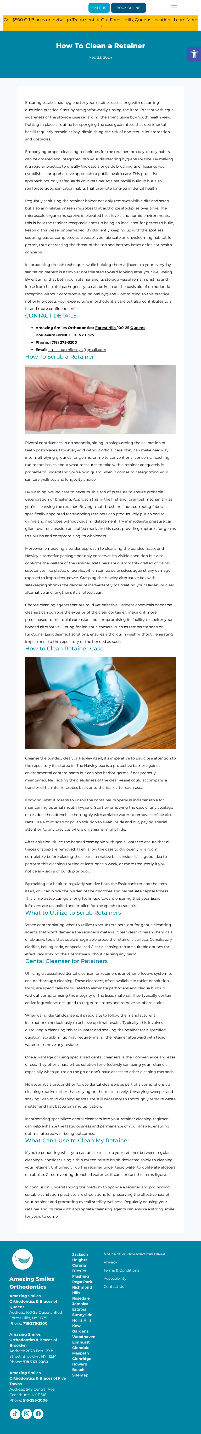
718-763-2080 (35, 1361)
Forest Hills (106, 327)
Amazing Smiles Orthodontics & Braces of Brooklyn (33, 1340)
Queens (137, 327)
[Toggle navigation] (174, 8)
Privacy (110, 1262)
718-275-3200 (35, 1323)
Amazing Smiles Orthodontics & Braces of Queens (33, 1301)
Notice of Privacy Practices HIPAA (134, 1254)
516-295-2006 (35, 1400)
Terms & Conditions (121, 1270)
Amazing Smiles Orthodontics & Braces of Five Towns (37, 1378)
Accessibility (115, 1278)
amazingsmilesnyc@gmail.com (77, 349)
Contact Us (114, 1286)
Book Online (128, 8)
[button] (194, 54)
